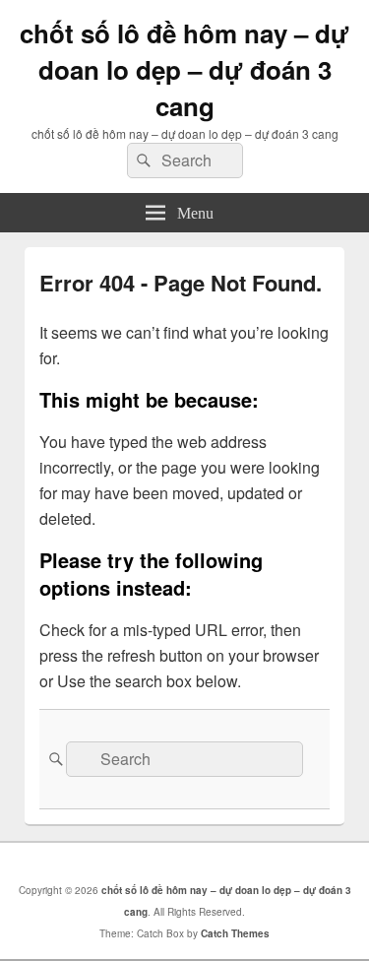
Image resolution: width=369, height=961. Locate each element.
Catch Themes (235, 933)
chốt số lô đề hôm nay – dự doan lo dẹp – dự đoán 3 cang (184, 69)
